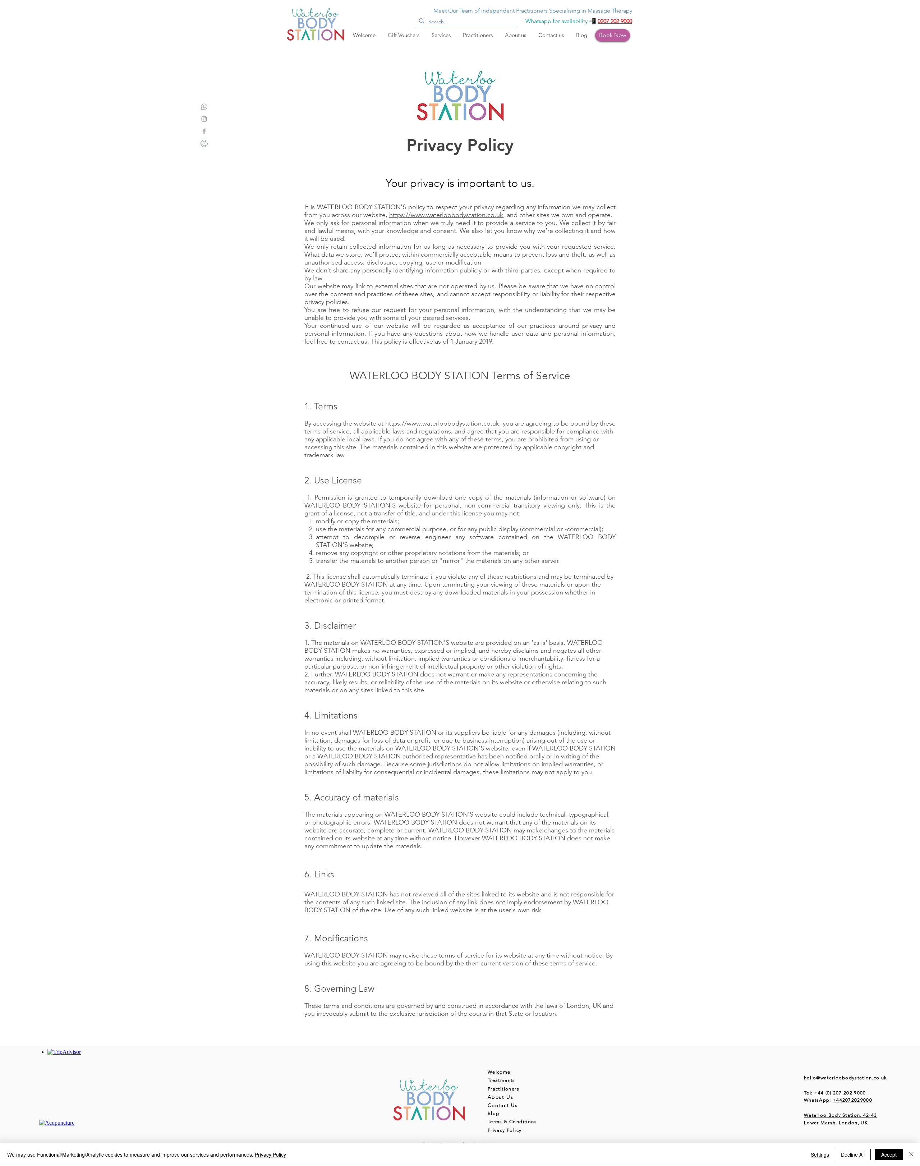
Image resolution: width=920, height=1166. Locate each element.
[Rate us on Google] (204, 143)
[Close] (911, 1154)
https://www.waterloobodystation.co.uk (446, 215)
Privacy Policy (270, 1154)
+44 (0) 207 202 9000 (840, 1093)
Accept (889, 1154)
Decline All (853, 1154)
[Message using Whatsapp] (204, 106)
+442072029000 (852, 1100)
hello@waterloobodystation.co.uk (845, 1077)
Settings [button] (820, 1154)
